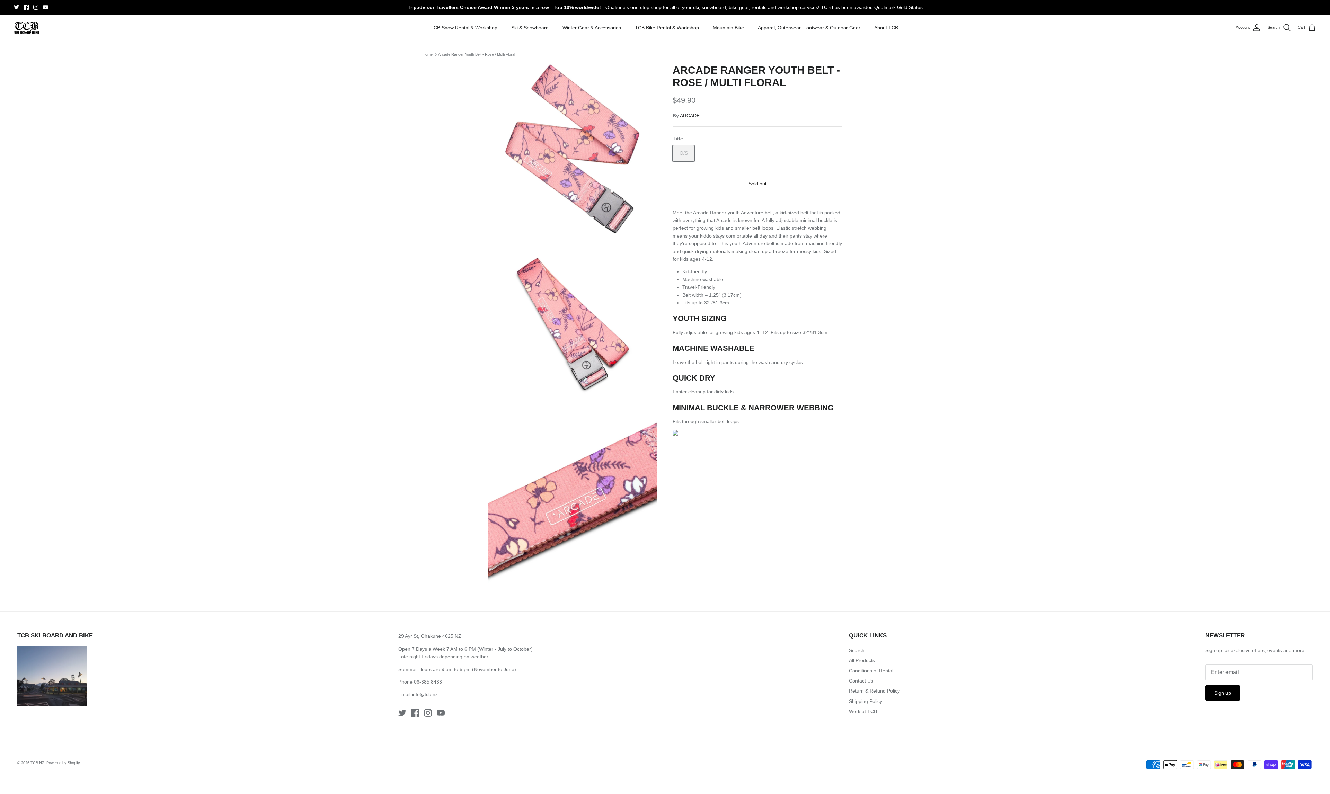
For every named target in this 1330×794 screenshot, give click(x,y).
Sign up (1222, 693)
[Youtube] (45, 7)
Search (856, 650)
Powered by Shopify (63, 763)
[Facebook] (26, 7)
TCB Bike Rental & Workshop (667, 27)
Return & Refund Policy (874, 691)
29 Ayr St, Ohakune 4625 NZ (429, 636)
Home (428, 54)
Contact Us (861, 681)
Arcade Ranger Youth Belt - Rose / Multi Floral (476, 54)
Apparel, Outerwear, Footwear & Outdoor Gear (809, 27)
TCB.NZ (37, 763)
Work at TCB (863, 711)
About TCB (886, 27)
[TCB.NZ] (27, 27)
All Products (862, 660)
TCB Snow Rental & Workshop (464, 27)
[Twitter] (16, 7)
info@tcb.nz (425, 694)
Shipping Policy (865, 701)
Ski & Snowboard (530, 27)
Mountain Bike (728, 27)
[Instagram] (35, 7)
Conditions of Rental (871, 670)
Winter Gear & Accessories (591, 27)
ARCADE (690, 115)
